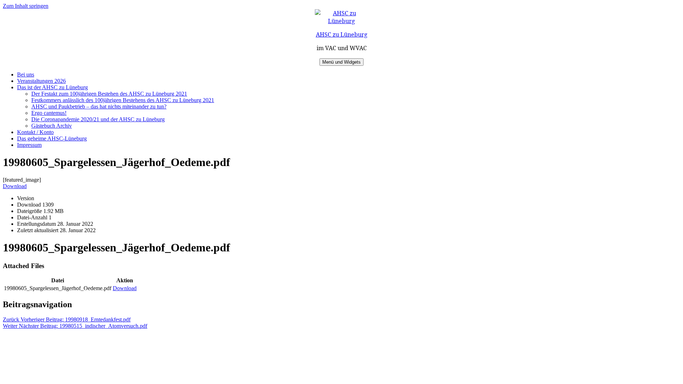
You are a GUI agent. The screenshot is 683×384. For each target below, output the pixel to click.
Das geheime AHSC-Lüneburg (52, 138)
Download (15, 186)
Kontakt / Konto (35, 132)
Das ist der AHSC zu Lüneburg (52, 87)
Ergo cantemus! (49, 113)
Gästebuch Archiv (51, 126)
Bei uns (25, 74)
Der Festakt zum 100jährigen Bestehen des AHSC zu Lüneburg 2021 (109, 94)
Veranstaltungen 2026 (41, 81)
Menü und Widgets (341, 62)
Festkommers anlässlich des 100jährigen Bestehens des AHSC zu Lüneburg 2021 (122, 100)
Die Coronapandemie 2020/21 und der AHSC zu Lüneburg (98, 119)
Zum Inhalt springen (25, 6)
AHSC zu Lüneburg (341, 34)
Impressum (29, 145)
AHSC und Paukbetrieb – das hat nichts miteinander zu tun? (98, 106)
